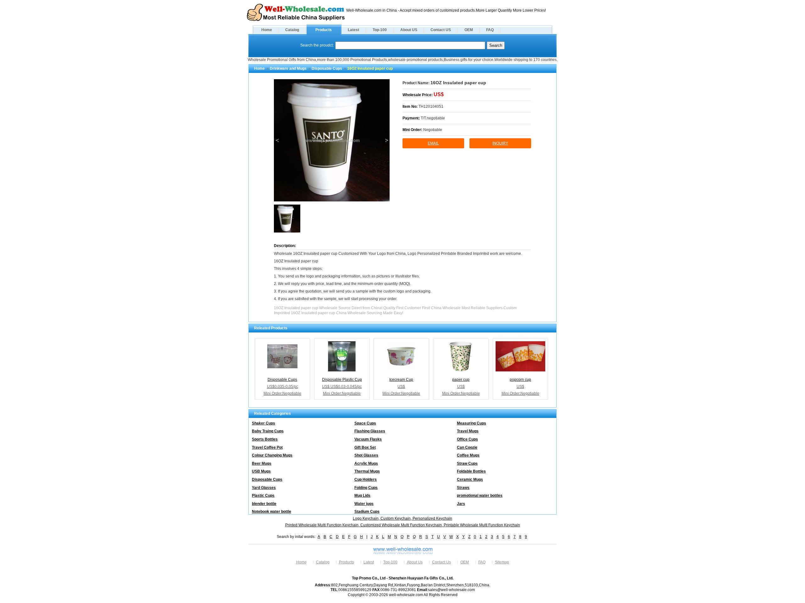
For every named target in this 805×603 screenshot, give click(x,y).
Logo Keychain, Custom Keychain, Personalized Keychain (402, 518)
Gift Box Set (365, 447)
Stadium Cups (367, 511)
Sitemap (502, 562)
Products (323, 30)
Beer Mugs (261, 463)
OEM (468, 30)
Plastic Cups (263, 495)
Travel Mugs (468, 431)
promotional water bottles (479, 495)
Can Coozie (467, 447)
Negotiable (432, 130)
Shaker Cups (263, 423)
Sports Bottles (265, 439)
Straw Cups (467, 463)
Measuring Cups (471, 423)
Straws (463, 487)
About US (408, 30)
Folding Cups (366, 487)
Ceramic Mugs (470, 479)
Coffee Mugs (468, 455)
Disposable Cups (327, 68)
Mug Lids (362, 495)
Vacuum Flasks (368, 439)
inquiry (500, 143)
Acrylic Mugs (366, 463)
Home (266, 30)
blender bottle (264, 504)
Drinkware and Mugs (288, 68)
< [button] (277, 140)
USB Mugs (261, 471)
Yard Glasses (264, 487)
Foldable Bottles (471, 471)
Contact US (440, 30)
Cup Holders (365, 479)
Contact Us (441, 562)
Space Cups (365, 423)
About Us (415, 562)
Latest (353, 30)
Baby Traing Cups (268, 431)
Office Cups (467, 439)
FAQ (490, 30)
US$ (439, 94)
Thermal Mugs (367, 471)
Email (433, 143)
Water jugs (364, 504)
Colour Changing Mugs (272, 455)
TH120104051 (431, 106)
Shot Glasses (366, 455)
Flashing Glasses (369, 431)
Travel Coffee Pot (267, 447)
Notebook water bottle (271, 511)
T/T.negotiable (433, 118)
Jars (461, 504)
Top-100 (380, 30)
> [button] (386, 140)
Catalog (292, 30)
